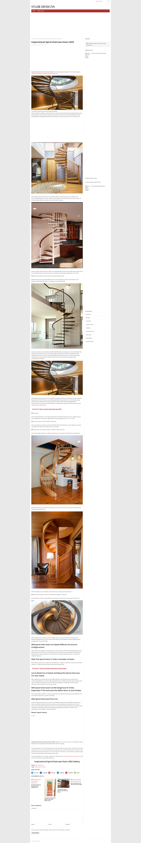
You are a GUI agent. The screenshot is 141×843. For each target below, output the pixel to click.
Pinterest (70, 772)
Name (33, 824)
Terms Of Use (40, 11)
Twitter (36, 772)
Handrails (88, 321)
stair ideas (88, 334)
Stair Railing (89, 338)
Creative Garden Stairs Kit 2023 (93, 182)
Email (78, 772)
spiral (36, 767)
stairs (44, 767)
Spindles (88, 328)
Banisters (88, 314)
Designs (88, 317)
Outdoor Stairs (89, 324)
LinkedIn (62, 772)
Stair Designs (37, 841)
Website (68, 824)
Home (33, 11)
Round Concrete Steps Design (98, 53)
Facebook (45, 772)
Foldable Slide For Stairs (91, 178)
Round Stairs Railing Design (98, 186)
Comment (34, 808)
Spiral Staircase (38, 38)
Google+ (53, 772)
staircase (40, 767)
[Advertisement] (70, 25)
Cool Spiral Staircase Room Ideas (70, 756)
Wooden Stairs (89, 341)
